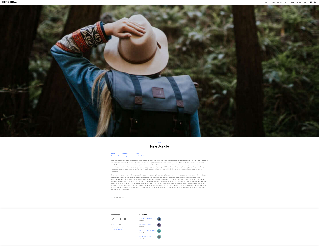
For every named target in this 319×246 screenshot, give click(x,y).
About (273, 2)
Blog (292, 2)
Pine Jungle (159, 146)
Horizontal (115, 225)
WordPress (121, 227)
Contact (298, 2)
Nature (159, 142)
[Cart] (311, 2)
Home (266, 2)
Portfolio (280, 2)
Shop (286, 2)
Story (305, 2)
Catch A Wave (119, 198)
